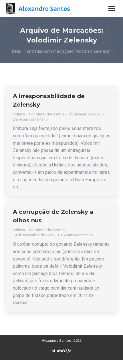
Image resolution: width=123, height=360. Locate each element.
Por (47, 114)
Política (19, 114)
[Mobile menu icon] (111, 8)
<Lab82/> (61, 350)
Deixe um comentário (30, 119)
